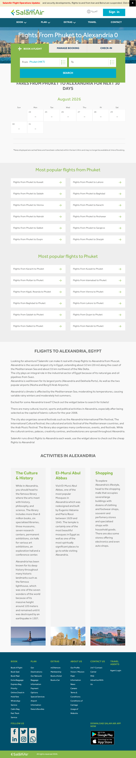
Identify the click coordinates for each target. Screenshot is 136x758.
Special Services (38, 697)
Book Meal (15, 676)
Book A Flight (16, 668)
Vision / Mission (77, 672)
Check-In (106, 48)
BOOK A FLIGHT (32, 49)
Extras (68, 22)
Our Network (36, 676)
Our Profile (75, 668)
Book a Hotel (56, 676)
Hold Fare (15, 697)
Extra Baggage (17, 680)
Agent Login (115, 671)
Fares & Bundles (37, 709)
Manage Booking (68, 48)
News (72, 685)
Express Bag (16, 685)
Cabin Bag (15, 709)
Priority (14, 689)
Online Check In (17, 693)
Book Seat (15, 672)
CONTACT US (116, 24)
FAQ (92, 676)
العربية (94, 11)
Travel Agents (92, 24)
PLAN (44, 22)
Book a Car (55, 680)
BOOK (19, 22)
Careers (73, 689)
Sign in (114, 12)
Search (68, 73)
